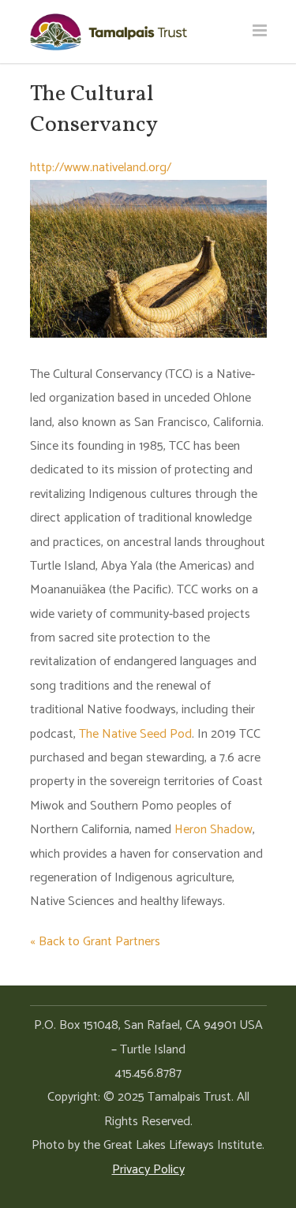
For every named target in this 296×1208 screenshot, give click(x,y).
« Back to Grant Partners (95, 941)
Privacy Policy (148, 1169)
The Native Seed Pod (135, 734)
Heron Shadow (213, 829)
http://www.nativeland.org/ (100, 167)
